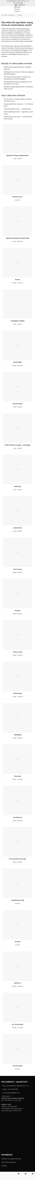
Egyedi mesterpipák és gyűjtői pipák (17, 238)
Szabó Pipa (17, 486)
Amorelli (17, 941)
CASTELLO (17, 983)
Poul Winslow (17, 817)
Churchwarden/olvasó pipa (17, 859)
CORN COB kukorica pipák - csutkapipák (17, 445)
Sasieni (17, 279)
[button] (32, 9)
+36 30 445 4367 (12, 1106)
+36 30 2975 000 (13, 1089)
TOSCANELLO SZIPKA (17, 321)
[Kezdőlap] (3, 1174)
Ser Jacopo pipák (17, 1024)
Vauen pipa (17, 776)
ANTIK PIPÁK (17, 362)
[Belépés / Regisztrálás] (10, 1174)
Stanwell (17, 610)
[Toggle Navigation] (3, 10)
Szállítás (4, 1165)
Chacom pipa (17, 569)
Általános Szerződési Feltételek (11, 1159)
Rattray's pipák (17, 1066)
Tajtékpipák (17, 735)
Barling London (17, 197)
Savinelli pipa (17, 693)
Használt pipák (17, 403)
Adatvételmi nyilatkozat (8, 1162)
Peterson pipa (17, 652)
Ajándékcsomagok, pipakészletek (17, 155)
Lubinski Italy (17, 528)
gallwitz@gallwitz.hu (13, 1093)
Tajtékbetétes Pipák (17, 900)
